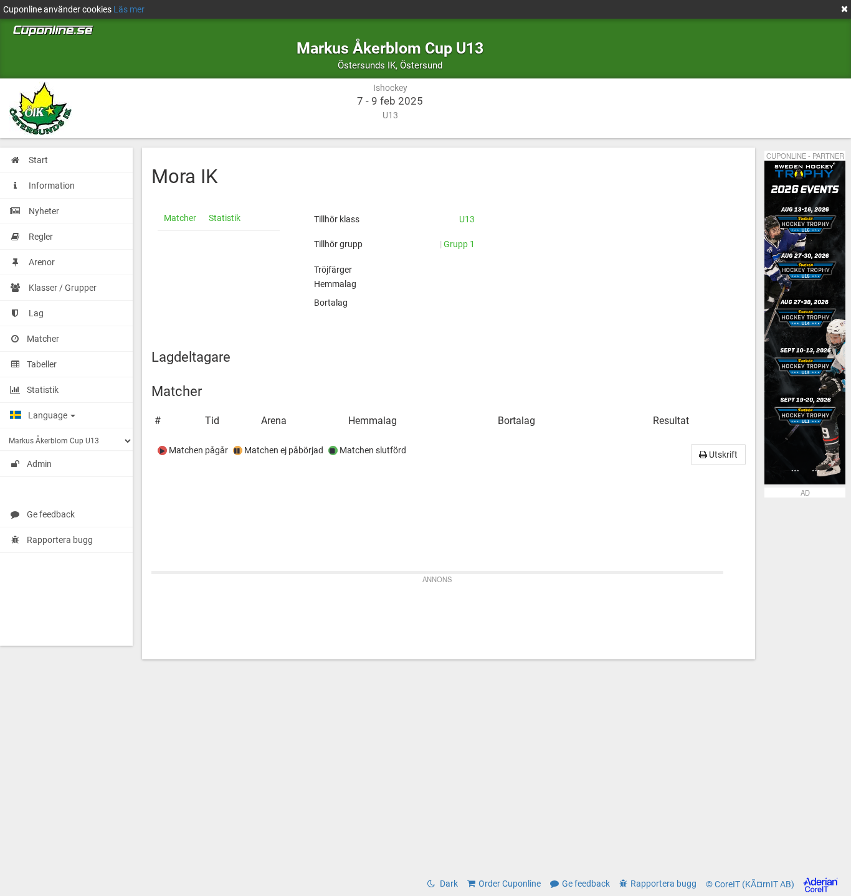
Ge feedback (51, 514)
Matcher (180, 218)
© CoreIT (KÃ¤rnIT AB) (751, 884)
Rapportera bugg (60, 540)
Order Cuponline (509, 884)
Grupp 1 (459, 244)
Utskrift (722, 455)
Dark (448, 884)
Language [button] (48, 415)
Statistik (224, 218)
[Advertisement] (448, 616)
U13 (467, 219)
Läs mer (129, 9)
